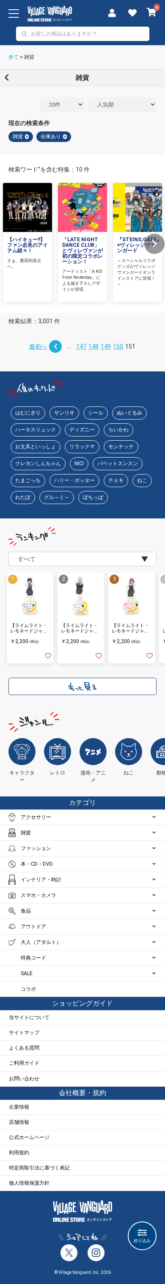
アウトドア (33, 927)
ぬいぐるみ (129, 413)
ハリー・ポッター (74, 480)
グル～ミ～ (56, 497)
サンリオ (64, 413)
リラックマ (82, 447)
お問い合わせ (24, 1079)
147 (81, 346)
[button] (154, 243)
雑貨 (29, 57)
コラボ (28, 989)
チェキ (116, 480)
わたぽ (22, 497)
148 (93, 346)
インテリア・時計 (41, 880)
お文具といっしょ (35, 447)
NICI (79, 463)
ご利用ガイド (24, 1063)
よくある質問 (24, 1048)
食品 (26, 911)
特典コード (33, 958)
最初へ (38, 346)
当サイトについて (29, 1017)
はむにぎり (28, 413)
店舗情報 (19, 1122)
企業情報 (19, 1107)
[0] (152, 13)
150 (118, 346)
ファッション (36, 848)
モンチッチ (121, 447)
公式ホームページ (29, 1137)
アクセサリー (36, 817)
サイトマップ (24, 1033)
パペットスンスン (117, 463)
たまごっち (28, 480)
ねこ (142, 480)
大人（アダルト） (41, 942)
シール (95, 413)
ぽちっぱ (93, 497)
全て (13, 57)
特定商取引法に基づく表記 (39, 1168)
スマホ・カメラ (38, 895)
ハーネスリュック (35, 430)
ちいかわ (118, 430)
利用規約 (19, 1153)
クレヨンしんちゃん (38, 463)
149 (106, 346)
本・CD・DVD (37, 864)
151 (130, 346)
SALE (27, 973)
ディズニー (82, 430)
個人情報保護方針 (29, 1183)
